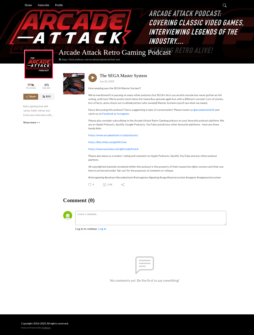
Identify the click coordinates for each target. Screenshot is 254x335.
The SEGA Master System (123, 75)
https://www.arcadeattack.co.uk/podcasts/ (113, 135)
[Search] (224, 5)
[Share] (123, 185)
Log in (102, 228)
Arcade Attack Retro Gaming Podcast (115, 52)
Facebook (107, 113)
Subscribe (43, 5)
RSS (48, 96)
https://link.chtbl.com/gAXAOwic (107, 142)
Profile (59, 5)
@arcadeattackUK (204, 109)
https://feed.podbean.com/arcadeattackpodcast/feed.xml (91, 59)
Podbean (46, 327)
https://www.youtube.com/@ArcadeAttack (113, 148)
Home (28, 5)
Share (32, 96)
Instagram (123, 113)
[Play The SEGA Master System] (92, 78)
